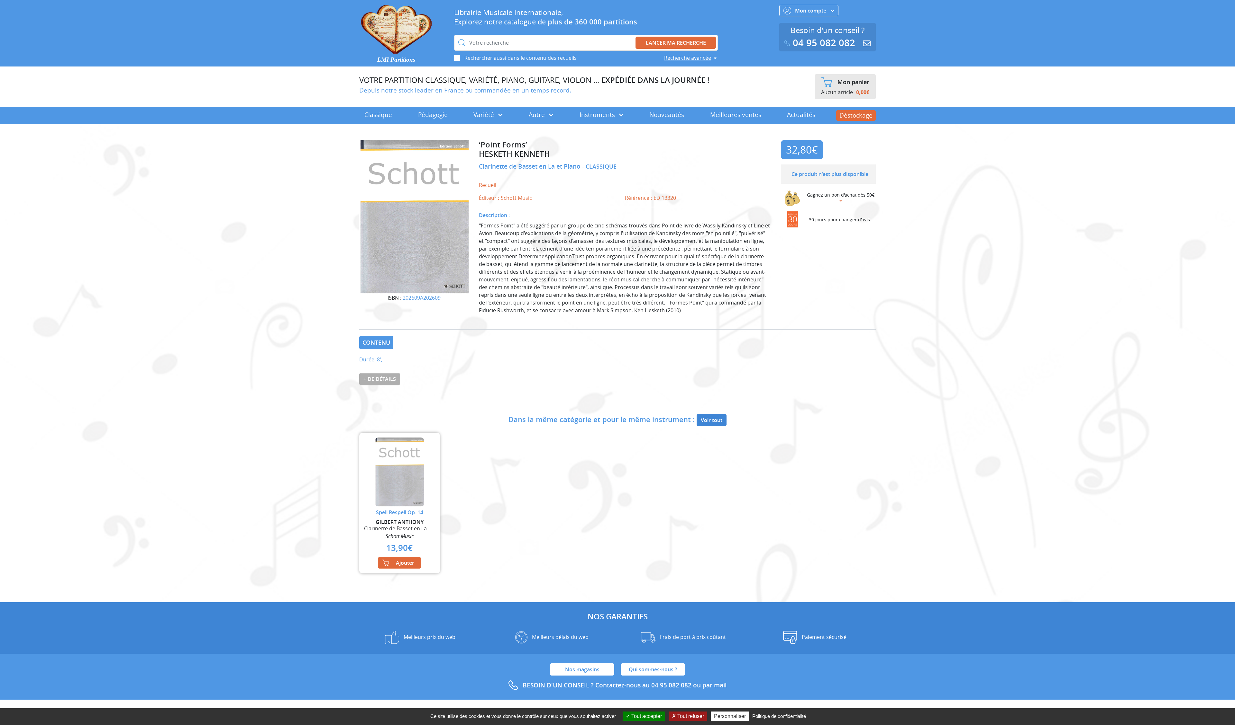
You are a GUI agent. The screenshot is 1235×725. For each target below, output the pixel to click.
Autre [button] (537, 115)
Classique (378, 115)
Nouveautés (666, 115)
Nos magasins (582, 669)
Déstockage (856, 115)
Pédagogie (433, 115)
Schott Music (516, 197)
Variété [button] (484, 115)
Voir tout (711, 420)
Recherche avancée (687, 57)
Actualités (801, 115)
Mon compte (811, 10)
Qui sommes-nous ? (653, 669)
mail (720, 685)
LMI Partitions (396, 59)
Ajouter (405, 562)
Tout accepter (646, 716)
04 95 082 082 (824, 43)
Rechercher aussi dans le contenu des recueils (520, 57)
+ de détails (379, 379)
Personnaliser (730, 716)
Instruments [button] (598, 115)
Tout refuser (690, 716)
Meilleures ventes (735, 115)
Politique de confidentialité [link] (779, 716)
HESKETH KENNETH (514, 154)
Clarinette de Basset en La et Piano (530, 166)
